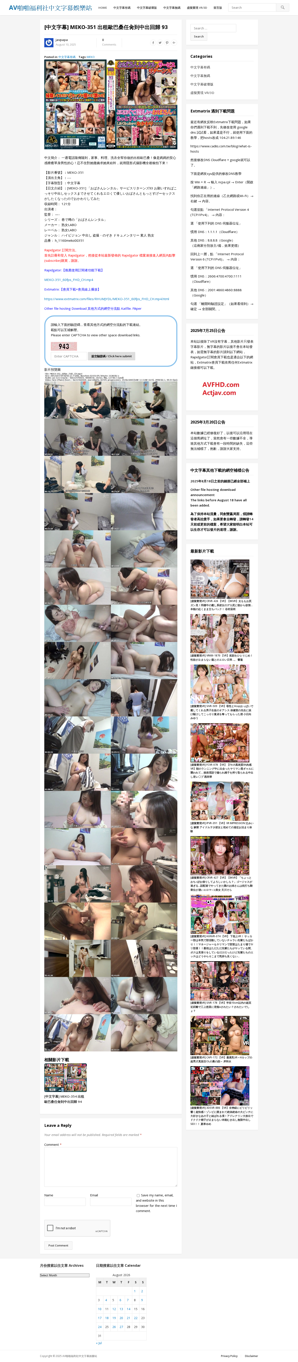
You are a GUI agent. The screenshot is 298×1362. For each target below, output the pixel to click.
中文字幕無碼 (171, 8)
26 (114, 1327)
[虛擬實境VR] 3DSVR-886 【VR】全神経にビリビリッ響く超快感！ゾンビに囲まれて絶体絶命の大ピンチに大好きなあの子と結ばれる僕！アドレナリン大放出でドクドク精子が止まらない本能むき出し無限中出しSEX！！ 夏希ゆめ (221, 1116)
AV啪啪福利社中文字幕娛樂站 (79, 1356)
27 (121, 1327)
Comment (53, 1144)
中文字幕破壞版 (147, 8)
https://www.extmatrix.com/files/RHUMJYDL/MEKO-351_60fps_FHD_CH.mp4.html (106, 299)
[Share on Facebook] (153, 43)
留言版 (218, 8)
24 (99, 1327)
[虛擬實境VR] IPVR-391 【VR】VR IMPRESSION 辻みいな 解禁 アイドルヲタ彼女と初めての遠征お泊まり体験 (221, 827)
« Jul (99, 1343)
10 (99, 1309)
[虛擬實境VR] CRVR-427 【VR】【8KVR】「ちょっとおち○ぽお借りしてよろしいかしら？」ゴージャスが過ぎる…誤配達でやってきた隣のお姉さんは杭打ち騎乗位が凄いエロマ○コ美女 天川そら (221, 883)
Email (94, 1195)
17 (99, 1318)
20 (121, 1318)
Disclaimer (251, 1356)
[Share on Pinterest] (167, 43)
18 (107, 1318)
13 (121, 1309)
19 (114, 1318)
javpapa (62, 40)
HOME (102, 8)
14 (128, 1309)
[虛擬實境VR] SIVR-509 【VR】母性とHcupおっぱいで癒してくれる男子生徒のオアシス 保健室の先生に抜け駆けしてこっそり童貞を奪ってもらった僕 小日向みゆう (221, 712)
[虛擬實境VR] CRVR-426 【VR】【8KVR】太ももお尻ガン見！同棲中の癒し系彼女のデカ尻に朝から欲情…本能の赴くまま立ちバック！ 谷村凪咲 (221, 605)
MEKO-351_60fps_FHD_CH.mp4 (68, 279)
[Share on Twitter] (160, 43)
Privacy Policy (229, 1356)
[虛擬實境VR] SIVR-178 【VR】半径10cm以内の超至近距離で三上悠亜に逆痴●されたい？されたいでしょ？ (220, 1007)
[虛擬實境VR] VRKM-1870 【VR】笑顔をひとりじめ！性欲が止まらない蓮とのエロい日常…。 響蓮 (221, 657)
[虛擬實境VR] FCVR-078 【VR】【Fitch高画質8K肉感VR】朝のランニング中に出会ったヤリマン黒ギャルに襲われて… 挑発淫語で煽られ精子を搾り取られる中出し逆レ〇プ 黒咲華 (222, 771)
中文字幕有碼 (121, 8)
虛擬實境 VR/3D (197, 8)
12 (114, 1309)
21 (128, 1318)
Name (48, 1195)
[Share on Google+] (174, 43)
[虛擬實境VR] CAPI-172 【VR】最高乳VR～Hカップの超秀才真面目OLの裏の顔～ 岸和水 (221, 1059)
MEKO (91, 57)
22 (135, 1318)
